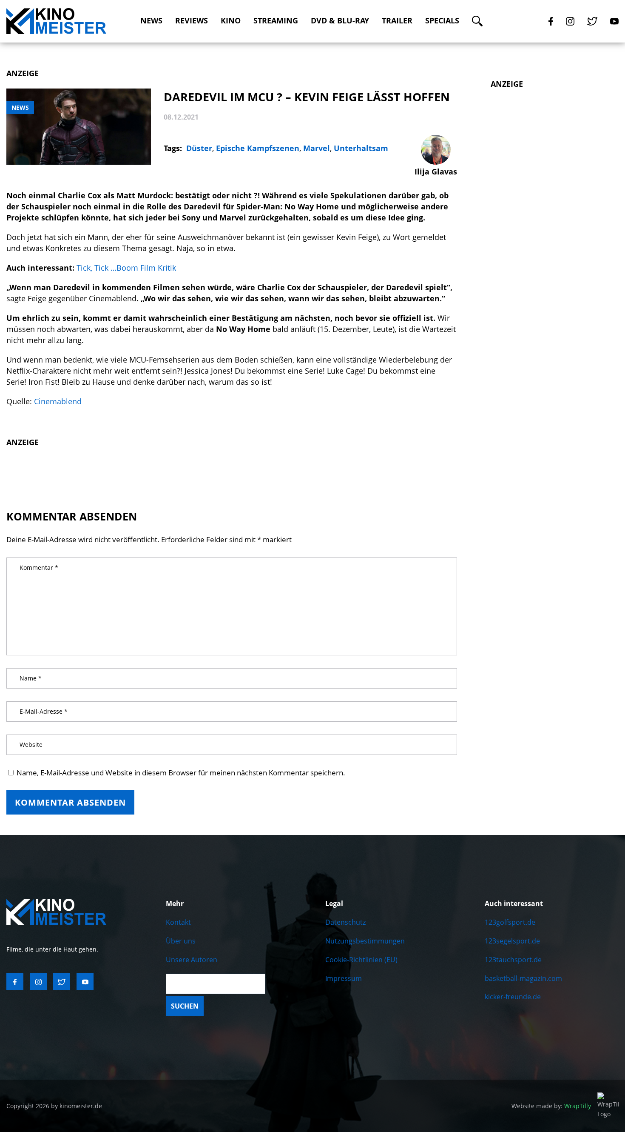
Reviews (191, 21)
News (151, 21)
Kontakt (178, 922)
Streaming (275, 21)
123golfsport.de (510, 922)
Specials (442, 21)
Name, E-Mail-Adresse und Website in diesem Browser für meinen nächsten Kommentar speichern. (181, 773)
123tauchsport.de (513, 959)
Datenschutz (345, 922)
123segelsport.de (512, 941)
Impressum (343, 978)
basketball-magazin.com (523, 978)
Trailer (397, 21)
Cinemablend (58, 401)
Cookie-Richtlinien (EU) (361, 959)
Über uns (181, 941)
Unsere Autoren (191, 959)
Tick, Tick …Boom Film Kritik (126, 268)
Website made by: (551, 1106)
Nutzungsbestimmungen (365, 941)
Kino (231, 21)
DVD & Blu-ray (340, 21)
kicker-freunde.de (513, 996)
